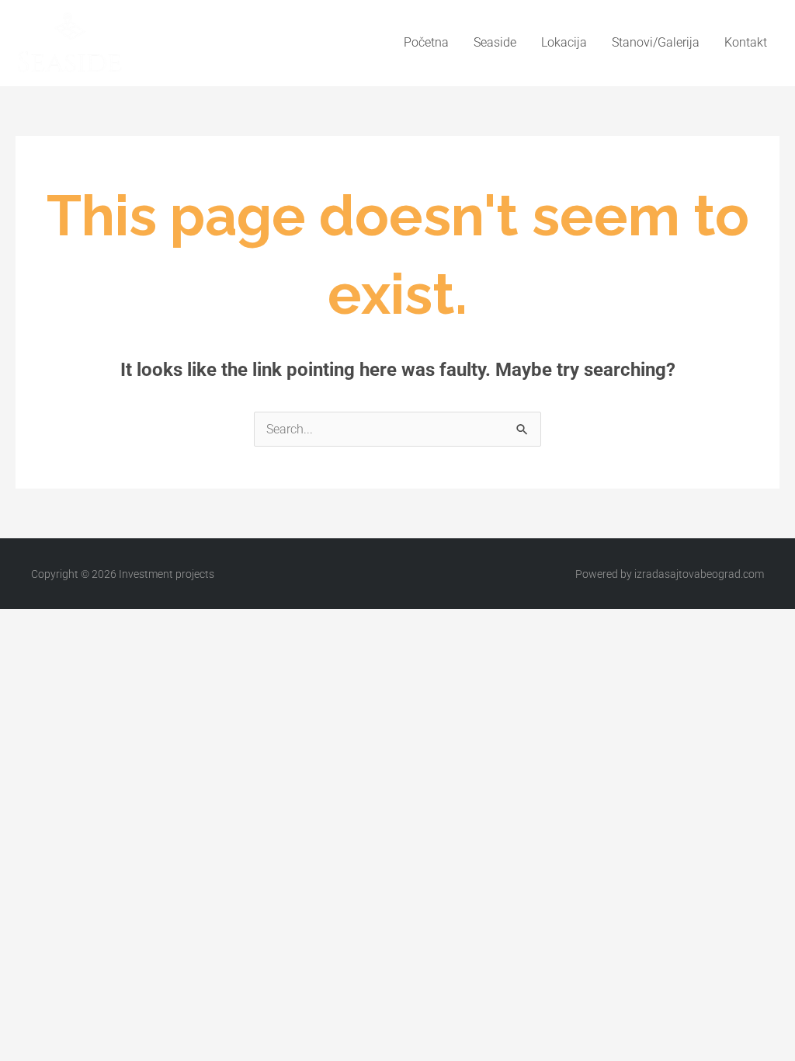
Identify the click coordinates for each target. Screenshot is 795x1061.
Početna (426, 42)
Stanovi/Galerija (656, 42)
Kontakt (745, 42)
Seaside (495, 42)
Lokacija (564, 42)
